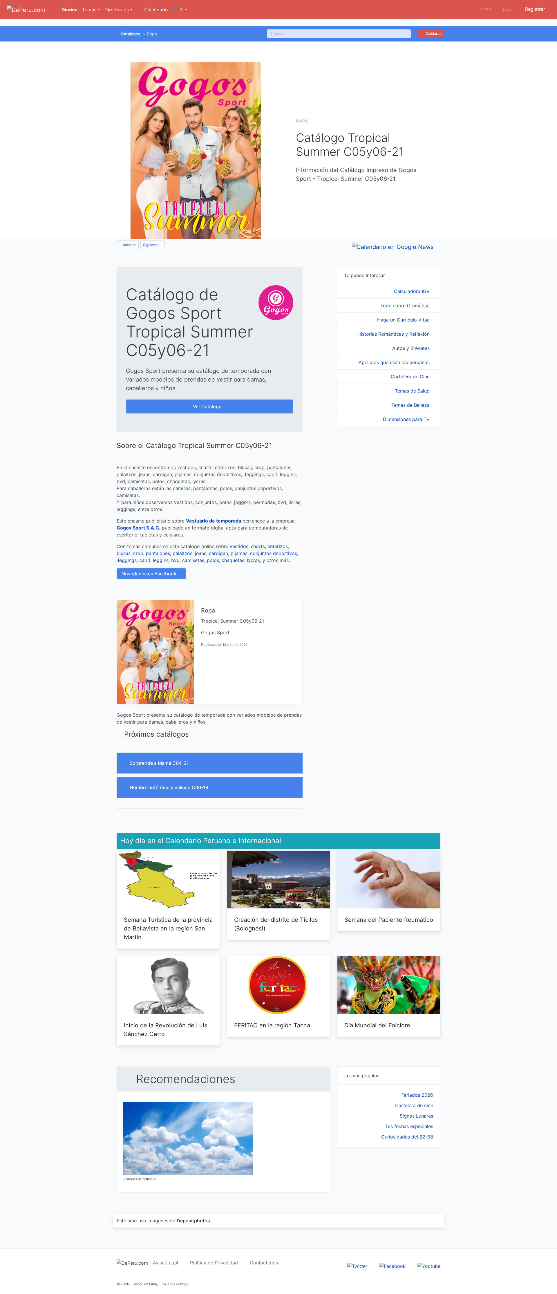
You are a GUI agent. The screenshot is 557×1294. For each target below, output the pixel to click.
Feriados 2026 (417, 1095)
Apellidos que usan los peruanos (395, 362)
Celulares (433, 33)
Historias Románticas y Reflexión (394, 334)
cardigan (218, 553)
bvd (175, 560)
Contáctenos (264, 1263)
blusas (124, 553)
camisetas (193, 560)
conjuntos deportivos (273, 553)
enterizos (277, 546)
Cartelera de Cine (411, 376)
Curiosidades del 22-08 (407, 1137)
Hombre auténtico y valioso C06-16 (169, 787)
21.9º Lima (496, 9)
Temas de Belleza (411, 405)
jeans (200, 553)
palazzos (182, 553)
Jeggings (127, 560)
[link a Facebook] (392, 1266)
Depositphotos (193, 1220)
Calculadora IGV (412, 291)
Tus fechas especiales (409, 1126)
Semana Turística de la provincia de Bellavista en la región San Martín (168, 928)
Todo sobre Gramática (405, 305)
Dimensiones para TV (407, 419)
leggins (161, 560)
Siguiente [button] (151, 245)
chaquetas (233, 560)
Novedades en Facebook (150, 573)
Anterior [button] (129, 245)
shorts (258, 546)
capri (144, 560)
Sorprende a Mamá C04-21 (160, 763)
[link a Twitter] (357, 1266)
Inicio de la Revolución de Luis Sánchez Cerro (165, 1030)
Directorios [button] (116, 9)
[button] (180, 9)
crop (138, 553)
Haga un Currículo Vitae (404, 320)
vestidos (239, 546)
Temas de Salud (413, 391)
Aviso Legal (165, 1263)
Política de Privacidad (214, 1263)
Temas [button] (89, 9)
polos (213, 560)
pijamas (239, 553)
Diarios (68, 9)
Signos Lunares (416, 1116)
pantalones (158, 553)
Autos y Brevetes (411, 348)
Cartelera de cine (414, 1105)
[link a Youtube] (428, 1266)
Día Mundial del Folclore (377, 1025)
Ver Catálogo (208, 406)
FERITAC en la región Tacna (272, 1025)
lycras (253, 560)
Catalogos (130, 33)
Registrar (534, 9)
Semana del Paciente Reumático (388, 919)
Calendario (155, 9)
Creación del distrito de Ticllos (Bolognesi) (276, 924)
